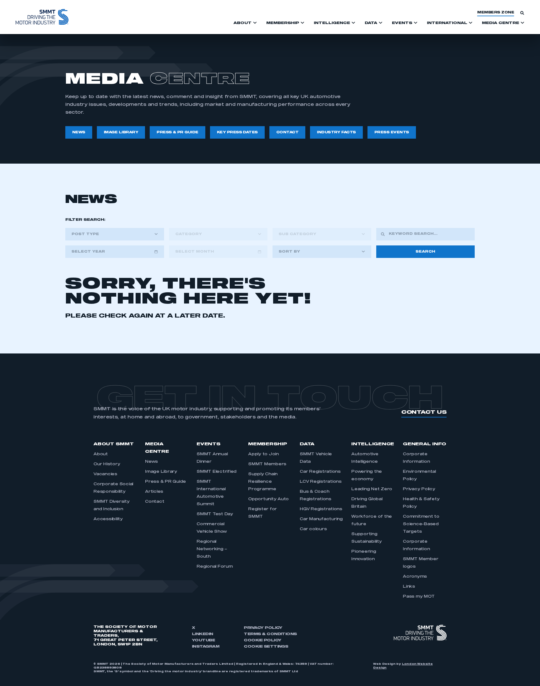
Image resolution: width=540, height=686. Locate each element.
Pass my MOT (418, 597)
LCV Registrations (321, 482)
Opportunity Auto (268, 499)
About (100, 454)
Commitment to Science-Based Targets (421, 524)
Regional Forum (215, 567)
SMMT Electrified (217, 472)
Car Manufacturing (321, 519)
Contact (154, 502)
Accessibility (108, 519)
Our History (106, 464)
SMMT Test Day (215, 514)
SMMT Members (267, 464)
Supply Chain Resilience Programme (263, 481)
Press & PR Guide (165, 482)
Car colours (313, 529)
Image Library (161, 472)
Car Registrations (320, 472)
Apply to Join (263, 454)
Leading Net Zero (371, 489)
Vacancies (105, 474)
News (151, 462)
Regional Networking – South (212, 549)
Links (409, 587)
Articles (154, 492)
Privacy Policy (419, 489)
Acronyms (415, 577)
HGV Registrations (321, 509)
